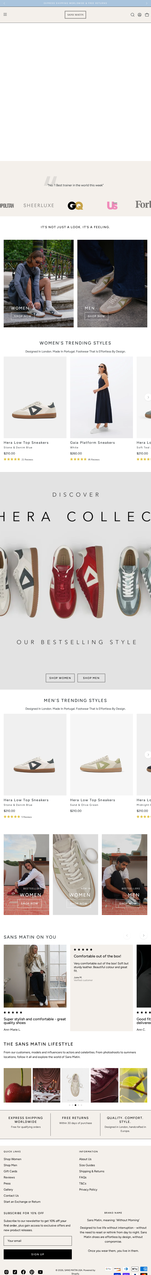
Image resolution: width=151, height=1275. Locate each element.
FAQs (82, 1177)
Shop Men (10, 1165)
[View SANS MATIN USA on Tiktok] (15, 1272)
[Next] (146, 3)
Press (7, 1183)
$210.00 (9, 453)
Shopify (75, 1273)
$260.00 (76, 453)
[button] (132, 15)
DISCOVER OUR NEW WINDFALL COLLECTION (75, 3)
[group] (75, 3)
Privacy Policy (88, 1189)
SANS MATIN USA (73, 1270)
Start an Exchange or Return (22, 1201)
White (74, 447)
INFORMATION (88, 1151)
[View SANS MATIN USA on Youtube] (40, 1272)
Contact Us (11, 1195)
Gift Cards (10, 1171)
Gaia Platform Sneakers (92, 442)
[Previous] (4, 3)
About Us (85, 1159)
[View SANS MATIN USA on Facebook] (23, 1272)
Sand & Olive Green (84, 805)
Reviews (9, 1177)
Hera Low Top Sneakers (26, 442)
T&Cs (82, 1183)
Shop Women (12, 1159)
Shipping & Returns (91, 1171)
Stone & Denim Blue (18, 447)
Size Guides (87, 1165)
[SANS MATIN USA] (75, 15)
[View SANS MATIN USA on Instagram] (6, 1272)
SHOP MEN (91, 147)
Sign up (37, 1254)
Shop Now (22, 316)
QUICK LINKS (12, 1151)
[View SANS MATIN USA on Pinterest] (32, 1272)
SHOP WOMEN (60, 147)
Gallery (8, 1189)
